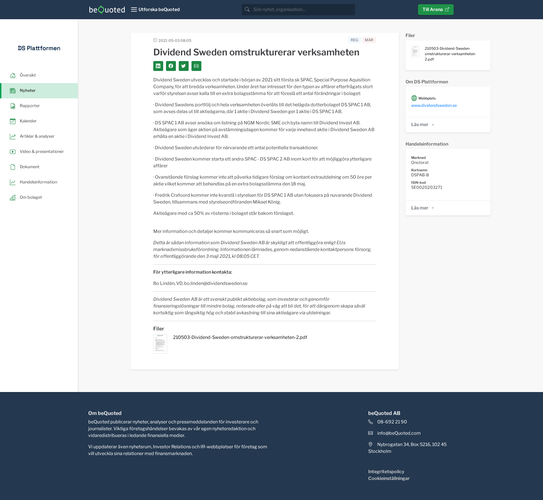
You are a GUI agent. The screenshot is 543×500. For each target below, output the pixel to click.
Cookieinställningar (389, 478)
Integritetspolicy (386, 471)
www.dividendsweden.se (434, 105)
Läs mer (419, 124)
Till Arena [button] (433, 9)
